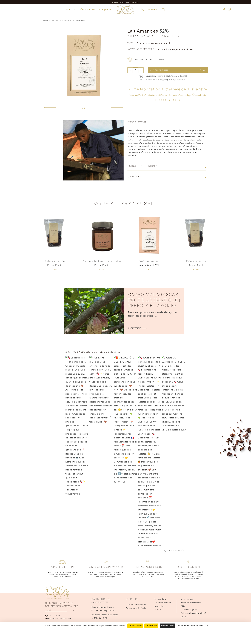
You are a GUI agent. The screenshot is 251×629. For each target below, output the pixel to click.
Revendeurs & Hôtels (136, 608)
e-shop (69, 9)
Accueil (45, 21)
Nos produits (160, 599)
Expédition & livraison (191, 602)
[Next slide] (204, 208)
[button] (82, 108)
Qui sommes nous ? (163, 602)
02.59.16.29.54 (53, 615)
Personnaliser (167, 625)
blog (142, 9)
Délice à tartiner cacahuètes (101, 261)
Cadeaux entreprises (136, 604)
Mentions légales (189, 609)
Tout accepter (135, 625)
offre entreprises (87, 9)
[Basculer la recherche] (224, 9)
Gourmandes (67, 21)
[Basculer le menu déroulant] (75, 9)
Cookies (184, 616)
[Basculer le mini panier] (163, 9)
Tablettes (55, 21)
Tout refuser (151, 625)
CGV (183, 606)
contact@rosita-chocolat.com (59, 618)
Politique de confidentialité (193, 613)
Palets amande (55, 261)
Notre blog (159, 606)
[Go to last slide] (46, 208)
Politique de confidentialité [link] (190, 625)
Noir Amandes (149, 261)
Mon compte (187, 599)
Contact (157, 609)
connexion (153, 9)
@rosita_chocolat (175, 550)
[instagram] (229, 9)
